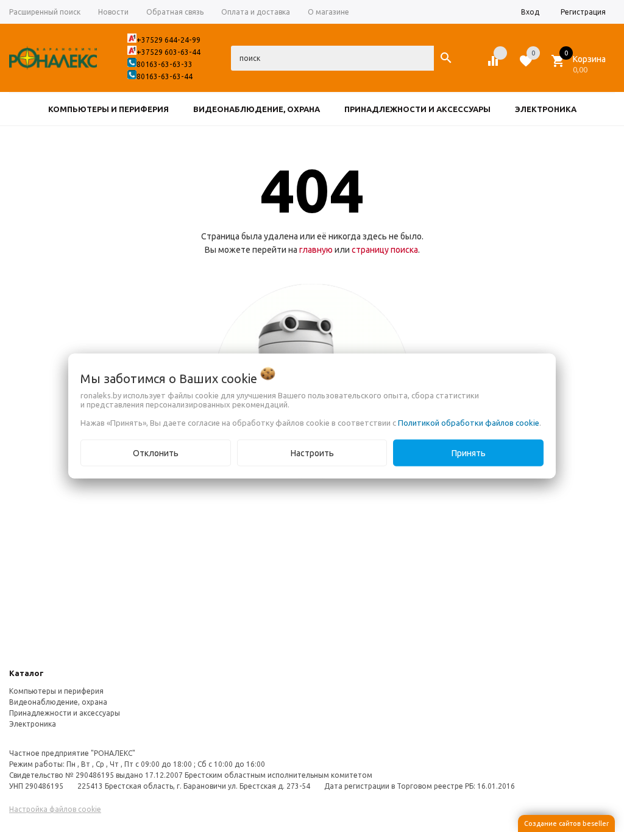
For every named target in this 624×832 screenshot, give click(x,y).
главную (316, 250)
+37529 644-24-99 (168, 40)
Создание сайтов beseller (566, 823)
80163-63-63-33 (164, 64)
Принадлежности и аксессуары (64, 713)
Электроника (32, 724)
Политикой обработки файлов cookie (468, 422)
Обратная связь (175, 12)
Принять (469, 453)
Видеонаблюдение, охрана (58, 702)
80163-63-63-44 (164, 76)
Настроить (312, 453)
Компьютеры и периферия (56, 691)
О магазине (328, 12)
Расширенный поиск (44, 12)
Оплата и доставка (255, 12)
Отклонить (156, 453)
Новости (113, 12)
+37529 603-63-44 (168, 52)
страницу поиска (385, 250)
